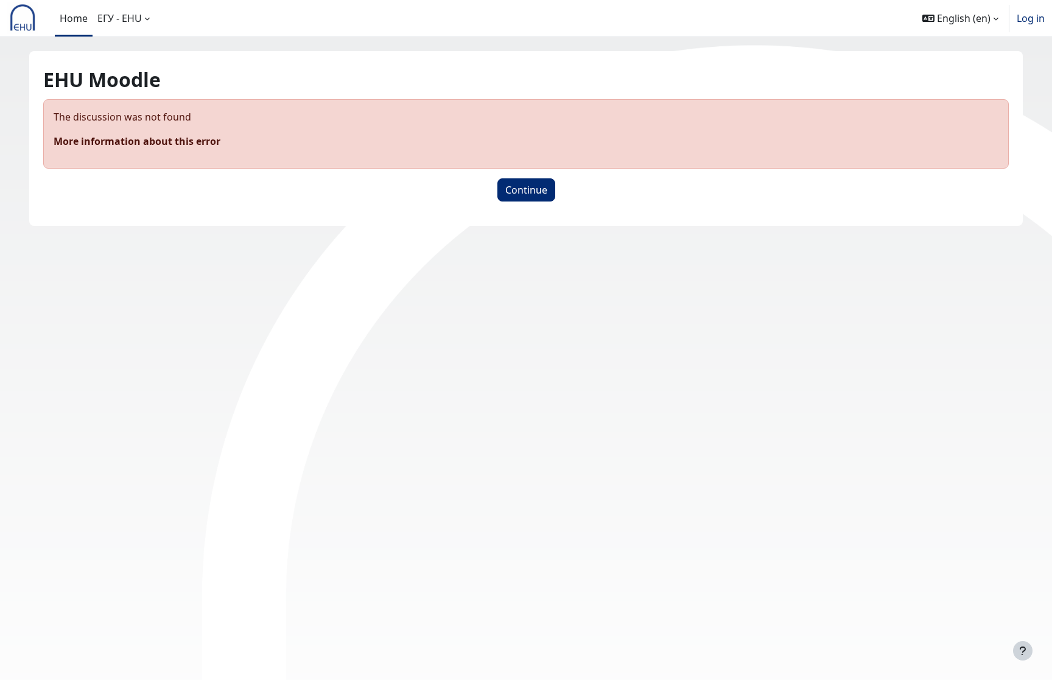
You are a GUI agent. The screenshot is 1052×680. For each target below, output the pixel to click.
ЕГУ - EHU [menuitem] (119, 18)
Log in (1031, 18)
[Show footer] (1023, 651)
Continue (526, 190)
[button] (960, 18)
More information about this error (137, 141)
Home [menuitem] (74, 18)
